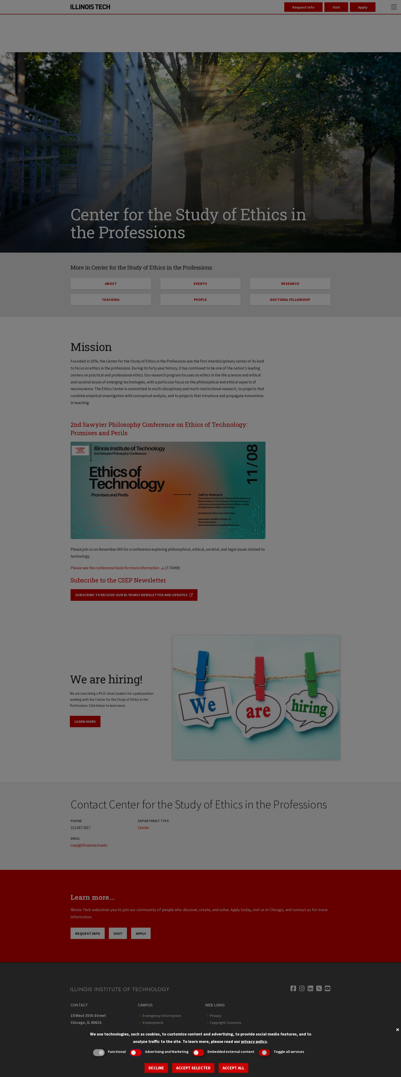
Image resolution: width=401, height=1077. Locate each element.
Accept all (233, 1068)
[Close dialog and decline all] (397, 1029)
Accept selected (193, 1068)
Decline (156, 1068)
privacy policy (254, 1041)
